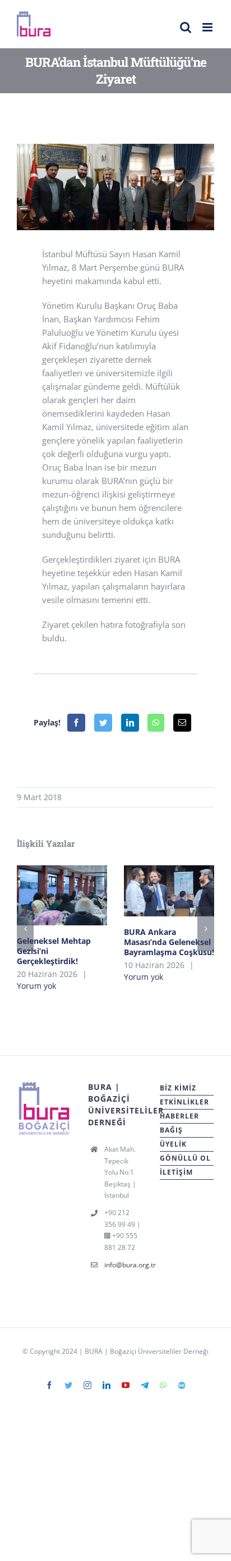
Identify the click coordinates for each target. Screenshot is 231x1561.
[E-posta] (182, 722)
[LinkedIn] (130, 722)
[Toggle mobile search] (185, 27)
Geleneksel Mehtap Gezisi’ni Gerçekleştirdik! (62, 895)
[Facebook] (76, 722)
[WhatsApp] (156, 722)
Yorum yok (36, 985)
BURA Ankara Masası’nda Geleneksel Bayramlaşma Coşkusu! (169, 890)
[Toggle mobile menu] (208, 27)
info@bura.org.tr (123, 1265)
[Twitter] (103, 722)
